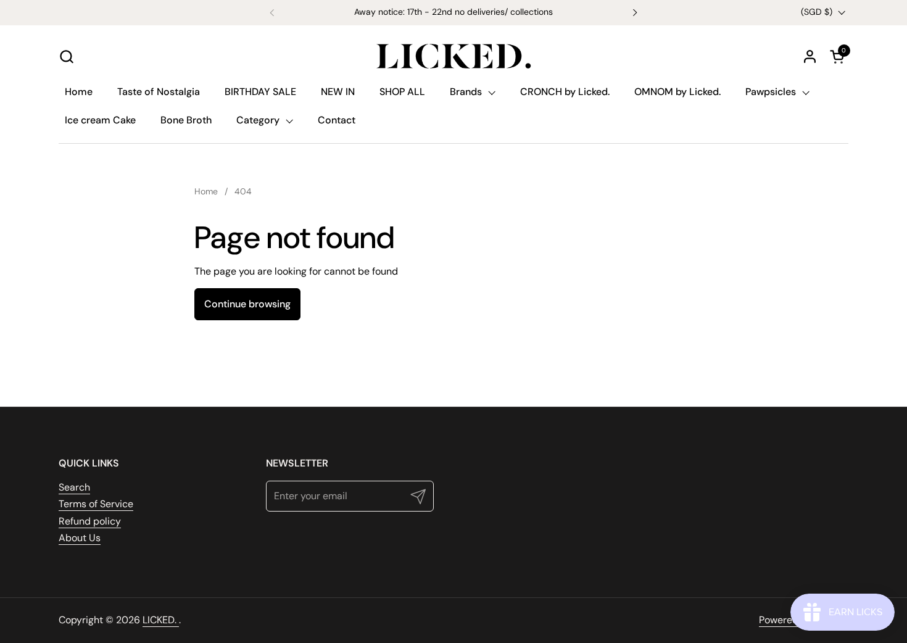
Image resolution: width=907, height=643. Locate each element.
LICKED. (161, 619)
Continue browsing (247, 303)
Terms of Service (96, 503)
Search (74, 487)
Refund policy (90, 521)
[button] (66, 56)
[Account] (810, 56)
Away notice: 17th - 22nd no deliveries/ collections (453, 12)
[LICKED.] (453, 56)
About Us (80, 537)
